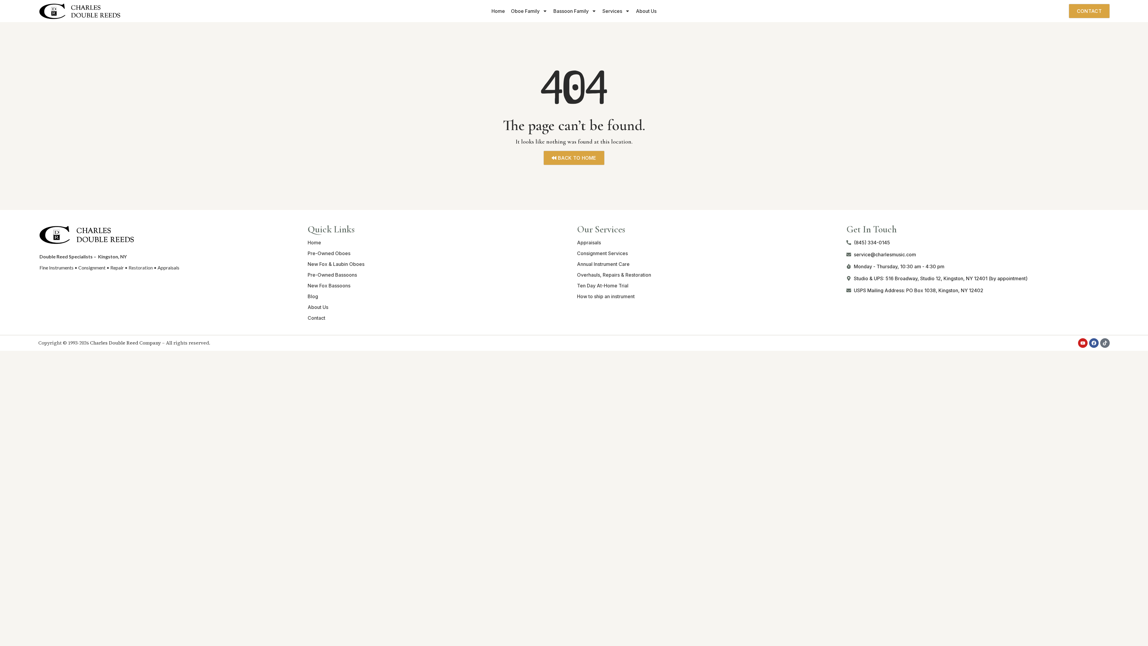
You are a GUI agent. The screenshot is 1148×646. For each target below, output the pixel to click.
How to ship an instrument (606, 296)
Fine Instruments (56, 267)
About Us (646, 11)
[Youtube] (1083, 343)
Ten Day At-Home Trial (602, 286)
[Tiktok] (1105, 343)
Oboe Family (525, 11)
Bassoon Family (571, 11)
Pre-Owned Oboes (329, 253)
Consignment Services (602, 253)
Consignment (92, 267)
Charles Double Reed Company (125, 342)
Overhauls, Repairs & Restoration (614, 275)
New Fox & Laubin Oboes (336, 264)
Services (612, 11)
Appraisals (168, 267)
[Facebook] (1094, 343)
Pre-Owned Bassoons (332, 275)
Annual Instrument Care (603, 264)
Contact (316, 318)
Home (498, 11)
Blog (313, 296)
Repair (117, 267)
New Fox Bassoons (329, 286)
